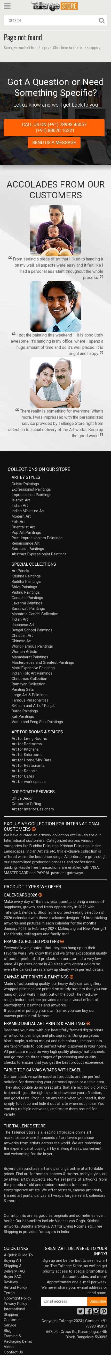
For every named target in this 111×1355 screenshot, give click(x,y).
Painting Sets (23, 689)
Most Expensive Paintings (33, 668)
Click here (60, 47)
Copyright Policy (17, 1298)
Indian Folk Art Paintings (32, 673)
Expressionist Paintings (31, 489)
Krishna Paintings (26, 576)
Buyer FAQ (12, 1276)
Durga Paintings (25, 711)
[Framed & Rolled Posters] (62, 941)
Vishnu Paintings (26, 592)
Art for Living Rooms (29, 738)
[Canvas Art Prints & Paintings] (71, 977)
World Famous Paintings (32, 646)
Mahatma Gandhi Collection (35, 614)
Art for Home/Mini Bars (31, 760)
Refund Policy (15, 1287)
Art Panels (20, 570)
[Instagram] (96, 1312)
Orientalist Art (23, 527)
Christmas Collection (29, 678)
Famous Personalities (30, 700)
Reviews (11, 1282)
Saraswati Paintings (28, 608)
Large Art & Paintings (29, 695)
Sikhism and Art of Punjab (34, 705)
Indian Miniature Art (28, 511)
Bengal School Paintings (32, 630)
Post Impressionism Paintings (37, 538)
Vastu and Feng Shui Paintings (37, 721)
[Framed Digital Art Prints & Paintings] (88, 1023)
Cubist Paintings (25, 484)
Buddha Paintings (26, 581)
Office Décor (22, 798)
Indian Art (20, 505)
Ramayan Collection (28, 684)
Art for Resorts (24, 771)
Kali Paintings (23, 716)
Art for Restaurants (28, 765)
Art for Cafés (23, 776)
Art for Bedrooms (27, 744)
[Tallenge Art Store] (55, 6)
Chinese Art (21, 641)
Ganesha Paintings (27, 597)
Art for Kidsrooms (27, 754)
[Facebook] (88, 1312)
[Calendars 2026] (40, 895)
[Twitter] (80, 1312)
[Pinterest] (103, 1312)
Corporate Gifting (26, 803)
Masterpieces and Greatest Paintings (43, 662)
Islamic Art (21, 500)
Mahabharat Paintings (30, 657)
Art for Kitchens (25, 749)
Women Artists (24, 651)
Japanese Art (23, 624)
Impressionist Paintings (31, 494)
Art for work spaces (29, 781)
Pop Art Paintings (26, 532)
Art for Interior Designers (33, 809)
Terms (9, 1293)
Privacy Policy (15, 1303)
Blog (7, 1330)
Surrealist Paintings (28, 548)
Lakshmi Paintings (27, 603)
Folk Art (18, 521)
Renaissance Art (25, 543)
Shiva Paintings (24, 587)
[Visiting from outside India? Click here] (34, 829)
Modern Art (21, 516)
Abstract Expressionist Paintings (39, 554)
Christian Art (22, 635)
